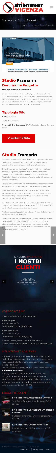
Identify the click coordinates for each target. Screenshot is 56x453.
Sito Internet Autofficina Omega (32, 397)
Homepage (50, 449)
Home (24, 25)
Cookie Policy (25, 449)
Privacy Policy (38, 449)
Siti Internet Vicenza (13, 370)
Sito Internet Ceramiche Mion (30, 424)
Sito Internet (8, 90)
